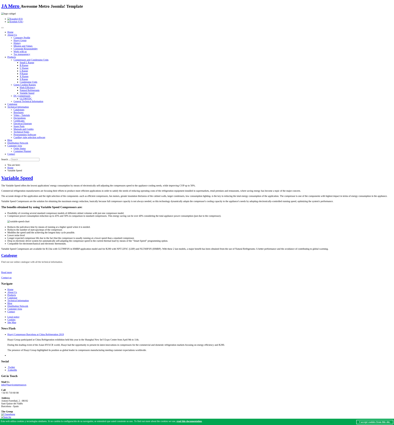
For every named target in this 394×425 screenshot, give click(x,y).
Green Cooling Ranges (25, 84)
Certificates (19, 120)
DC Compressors (22, 96)
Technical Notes (21, 132)
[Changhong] (8, 414)
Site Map (11, 322)
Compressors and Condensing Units (31, 59)
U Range (24, 68)
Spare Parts (19, 126)
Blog (9, 140)
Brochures (19, 112)
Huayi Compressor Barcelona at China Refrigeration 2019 (35, 334)
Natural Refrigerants (29, 90)
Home (10, 32)
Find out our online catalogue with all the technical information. (32, 262)
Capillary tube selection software (29, 137)
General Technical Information (28, 101)
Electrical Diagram (23, 123)
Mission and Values (23, 46)
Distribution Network (17, 143)
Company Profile (22, 37)
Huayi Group (20, 40)
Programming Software (25, 134)
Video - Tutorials (22, 115)
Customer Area (14, 145)
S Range (24, 79)
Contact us (6, 277)
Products (11, 57)
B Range (24, 65)
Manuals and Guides (24, 129)
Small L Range (27, 62)
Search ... (5, 159)
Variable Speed (27, 93)
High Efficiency (27, 87)
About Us (12, 35)
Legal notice (13, 317)
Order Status (20, 148)
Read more (6, 272)
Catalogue (12, 104)
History (17, 43)
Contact (11, 154)
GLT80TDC (26, 98)
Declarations (20, 118)
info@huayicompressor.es (13, 384)
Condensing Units (28, 82)
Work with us (20, 51)
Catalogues (19, 109)
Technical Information (18, 107)
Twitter (11, 367)
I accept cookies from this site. (374, 422)
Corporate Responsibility (26, 48)
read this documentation (189, 421)
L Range (24, 71)
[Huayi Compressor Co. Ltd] (6, 417)
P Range (24, 73)
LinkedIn (12, 370)
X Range (24, 76)
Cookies (11, 319)
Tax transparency (22, 54)
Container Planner (22, 151)
